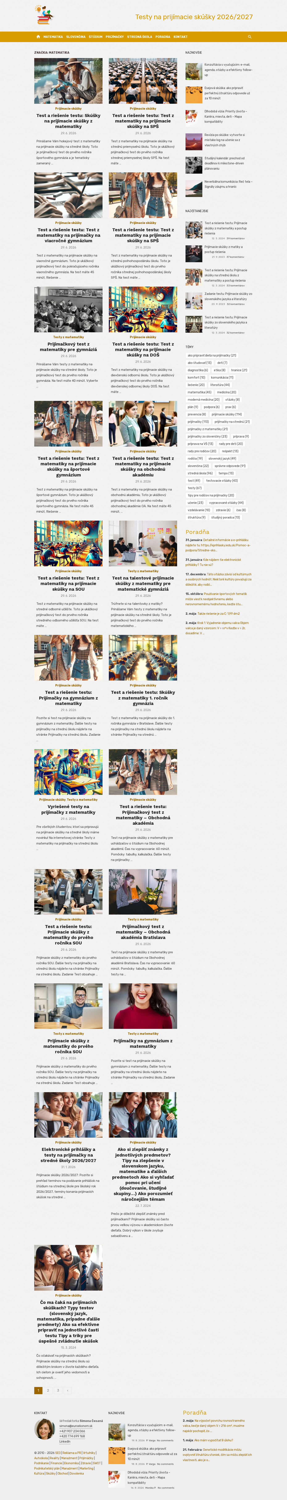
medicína (226, 392)
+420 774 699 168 (72, 1436)
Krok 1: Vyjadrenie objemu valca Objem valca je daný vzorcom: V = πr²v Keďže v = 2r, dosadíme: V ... (217, 628)
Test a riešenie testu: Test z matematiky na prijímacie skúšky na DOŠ (143, 349)
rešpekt (230, 451)
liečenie (196, 385)
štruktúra (196, 517)
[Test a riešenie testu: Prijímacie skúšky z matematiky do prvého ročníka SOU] (68, 892)
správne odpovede (230, 466)
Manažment (69, 1458)
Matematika (53, 37)
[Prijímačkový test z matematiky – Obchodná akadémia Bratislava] (143, 892)
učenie (195, 503)
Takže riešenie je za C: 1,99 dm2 (218, 614)
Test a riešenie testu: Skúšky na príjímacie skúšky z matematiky (68, 121)
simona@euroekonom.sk (75, 1426)
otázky (232, 400)
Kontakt (181, 37)
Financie (56, 1463)
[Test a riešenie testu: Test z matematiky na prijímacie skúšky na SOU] (68, 543)
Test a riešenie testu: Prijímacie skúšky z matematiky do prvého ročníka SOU (68, 935)
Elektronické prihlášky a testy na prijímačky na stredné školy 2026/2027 (68, 1155)
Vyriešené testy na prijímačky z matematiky (68, 809)
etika (219, 370)
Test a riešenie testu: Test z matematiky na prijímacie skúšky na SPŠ (143, 121)
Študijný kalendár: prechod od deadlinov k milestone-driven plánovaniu (225, 163)
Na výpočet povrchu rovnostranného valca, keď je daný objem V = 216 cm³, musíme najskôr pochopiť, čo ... (214, 1426)
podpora (212, 407)
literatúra (220, 385)
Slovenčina (76, 37)
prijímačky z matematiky (208, 429)
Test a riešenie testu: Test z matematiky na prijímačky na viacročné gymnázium (68, 235)
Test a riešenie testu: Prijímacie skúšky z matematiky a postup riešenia (226, 228)
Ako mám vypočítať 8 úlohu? (213, 1440)
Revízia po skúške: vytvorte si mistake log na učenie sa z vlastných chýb (225, 140)
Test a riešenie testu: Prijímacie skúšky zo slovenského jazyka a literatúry (226, 323)
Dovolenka (77, 1473)
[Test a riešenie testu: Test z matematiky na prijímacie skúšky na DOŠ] (143, 309)
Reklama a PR (72, 1453)
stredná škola (200, 473)
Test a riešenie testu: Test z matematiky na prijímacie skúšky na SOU (68, 583)
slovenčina (198, 466)
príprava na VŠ (200, 444)
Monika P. (150, 1487)
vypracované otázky (226, 503)
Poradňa (162, 37)
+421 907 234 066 (72, 1431)
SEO (58, 1453)
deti (222, 363)
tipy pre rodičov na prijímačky (211, 495)
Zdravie (86, 1463)
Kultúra (39, 1473)
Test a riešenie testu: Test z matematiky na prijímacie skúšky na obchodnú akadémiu (143, 466)
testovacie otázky (222, 481)
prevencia (197, 414)
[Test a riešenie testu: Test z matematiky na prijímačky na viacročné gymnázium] (68, 195)
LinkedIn (64, 1441)
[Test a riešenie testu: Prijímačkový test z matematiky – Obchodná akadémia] (143, 772)
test (194, 481)
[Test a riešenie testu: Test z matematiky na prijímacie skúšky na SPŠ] (143, 81)
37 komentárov (235, 256)
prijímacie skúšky (227, 414)
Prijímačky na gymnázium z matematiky (142, 1043)
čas (241, 510)
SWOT (97, 1463)
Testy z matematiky (68, 337)
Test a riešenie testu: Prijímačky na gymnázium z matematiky (68, 698)
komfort (196, 377)
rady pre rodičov (202, 451)
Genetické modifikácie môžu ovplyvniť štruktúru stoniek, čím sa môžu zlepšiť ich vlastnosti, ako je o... (217, 1455)
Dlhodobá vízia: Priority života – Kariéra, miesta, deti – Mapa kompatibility (226, 117)
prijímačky (198, 422)
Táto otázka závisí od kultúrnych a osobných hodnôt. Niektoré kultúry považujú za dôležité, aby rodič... (218, 579)
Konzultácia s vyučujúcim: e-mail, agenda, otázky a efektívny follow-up (229, 70)
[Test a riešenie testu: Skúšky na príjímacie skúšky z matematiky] (68, 81)
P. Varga (150, 1440)
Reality (54, 1458)
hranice (239, 370)
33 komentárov (235, 285)
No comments (165, 1440)
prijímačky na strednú (232, 422)
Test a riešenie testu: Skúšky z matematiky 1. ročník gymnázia (143, 698)
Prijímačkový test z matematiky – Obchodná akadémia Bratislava (143, 932)
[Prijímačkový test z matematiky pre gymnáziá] (68, 309)
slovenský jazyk (222, 458)
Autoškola (41, 1458)
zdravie (223, 510)
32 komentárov (236, 304)
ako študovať (200, 363)
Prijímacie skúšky (68, 108)
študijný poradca (225, 517)
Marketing (86, 1468)
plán (193, 407)
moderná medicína (204, 400)
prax (230, 407)
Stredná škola (139, 37)
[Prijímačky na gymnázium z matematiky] (143, 1006)
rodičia (195, 458)
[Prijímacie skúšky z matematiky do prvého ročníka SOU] (68, 1006)
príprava (241, 436)
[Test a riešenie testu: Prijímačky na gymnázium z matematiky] (68, 658)
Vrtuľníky (89, 1453)
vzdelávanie (199, 510)
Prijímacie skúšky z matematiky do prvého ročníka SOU (68, 1046)
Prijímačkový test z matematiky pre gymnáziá (68, 346)
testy (195, 488)
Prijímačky (115, 37)
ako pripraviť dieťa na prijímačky (212, 355)
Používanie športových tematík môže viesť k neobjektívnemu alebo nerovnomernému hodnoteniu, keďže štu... (216, 599)
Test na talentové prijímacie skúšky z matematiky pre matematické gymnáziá (143, 583)
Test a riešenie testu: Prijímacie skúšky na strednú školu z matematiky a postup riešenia (226, 275)
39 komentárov (235, 238)
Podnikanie (41, 1463)
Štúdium (95, 37)
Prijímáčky (86, 1458)
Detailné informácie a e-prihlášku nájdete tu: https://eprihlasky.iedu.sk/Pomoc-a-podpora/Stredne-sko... (218, 545)
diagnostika (198, 370)
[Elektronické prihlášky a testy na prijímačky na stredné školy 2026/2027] (68, 1115)
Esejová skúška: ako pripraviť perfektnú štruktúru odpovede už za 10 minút (227, 93)
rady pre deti (231, 444)
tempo (226, 473)
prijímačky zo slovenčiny (207, 436)
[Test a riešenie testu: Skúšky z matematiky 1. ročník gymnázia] (143, 658)
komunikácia (222, 377)
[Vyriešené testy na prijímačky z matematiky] (68, 772)
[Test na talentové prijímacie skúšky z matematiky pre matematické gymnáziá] (143, 543)
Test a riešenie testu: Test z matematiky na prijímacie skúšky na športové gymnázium (68, 466)
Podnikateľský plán (47, 1468)
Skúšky (51, 1473)
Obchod (63, 1473)
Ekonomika (71, 1463)
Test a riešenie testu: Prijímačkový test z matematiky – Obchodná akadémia (143, 815)
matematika (199, 392)
